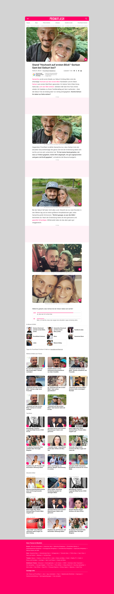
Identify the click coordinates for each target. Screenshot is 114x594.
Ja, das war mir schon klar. (44, 314)
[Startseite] (57, 19)
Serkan (34, 84)
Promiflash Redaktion (49, 71)
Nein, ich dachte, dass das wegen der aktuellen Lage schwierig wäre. (57, 320)
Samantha (35, 79)
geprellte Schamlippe (39, 220)
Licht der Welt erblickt (46, 87)
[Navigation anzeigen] (28, 19)
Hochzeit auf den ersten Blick (50, 82)
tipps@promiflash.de (56, 349)
